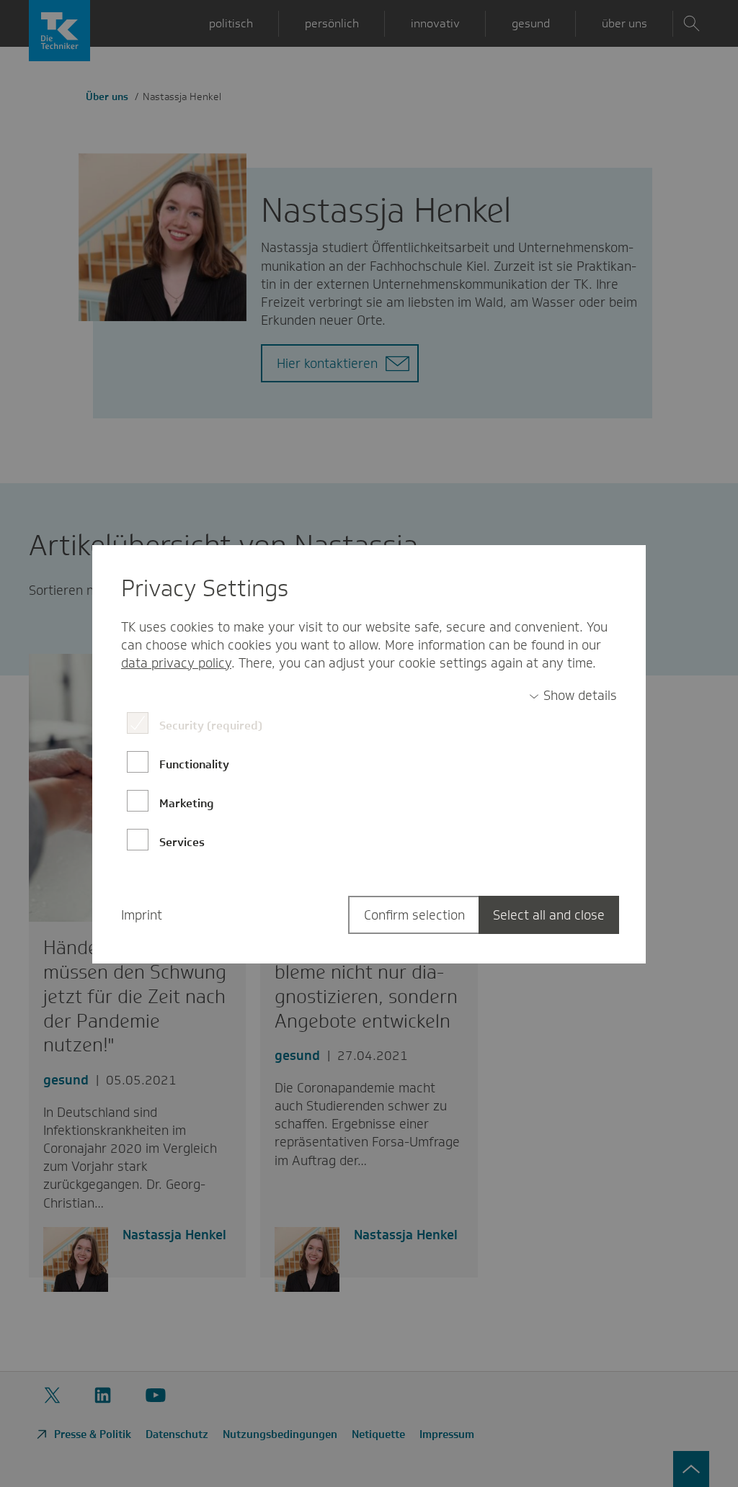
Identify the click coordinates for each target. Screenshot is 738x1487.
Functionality (194, 764)
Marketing (186, 803)
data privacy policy (176, 663)
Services (182, 842)
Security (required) (210, 725)
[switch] (573, 696)
